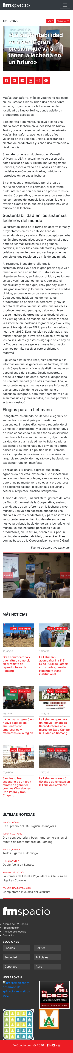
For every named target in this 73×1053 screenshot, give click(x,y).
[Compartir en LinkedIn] (31, 81)
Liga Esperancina (21, 888)
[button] (8, 575)
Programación (11, 927)
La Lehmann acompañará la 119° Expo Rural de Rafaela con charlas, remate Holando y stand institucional (53, 665)
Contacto (8, 935)
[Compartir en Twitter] (14, 80)
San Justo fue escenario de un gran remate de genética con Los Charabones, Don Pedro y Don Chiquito (17, 786)
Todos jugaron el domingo (20, 853)
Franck (7, 822)
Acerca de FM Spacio (15, 923)
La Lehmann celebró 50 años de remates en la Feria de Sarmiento (54, 781)
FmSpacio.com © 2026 (28, 1045)
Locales (9, 948)
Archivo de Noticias (14, 931)
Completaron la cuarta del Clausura (26, 892)
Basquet (17, 849)
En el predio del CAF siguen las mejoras (29, 826)
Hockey (16, 822)
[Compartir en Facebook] (6, 80)
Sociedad (10, 957)
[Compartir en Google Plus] (22, 80)
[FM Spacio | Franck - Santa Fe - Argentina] (16, 5)
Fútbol (20, 872)
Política (41, 948)
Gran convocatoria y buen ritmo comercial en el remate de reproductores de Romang (17, 663)
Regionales (63, 21)
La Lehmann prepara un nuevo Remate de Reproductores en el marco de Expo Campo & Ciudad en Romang (54, 726)
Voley (15, 861)
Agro (50, 21)
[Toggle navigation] (65, 5)
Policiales (42, 957)
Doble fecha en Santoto (19, 864)
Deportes (10, 966)
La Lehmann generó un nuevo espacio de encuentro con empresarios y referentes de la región (18, 726)
